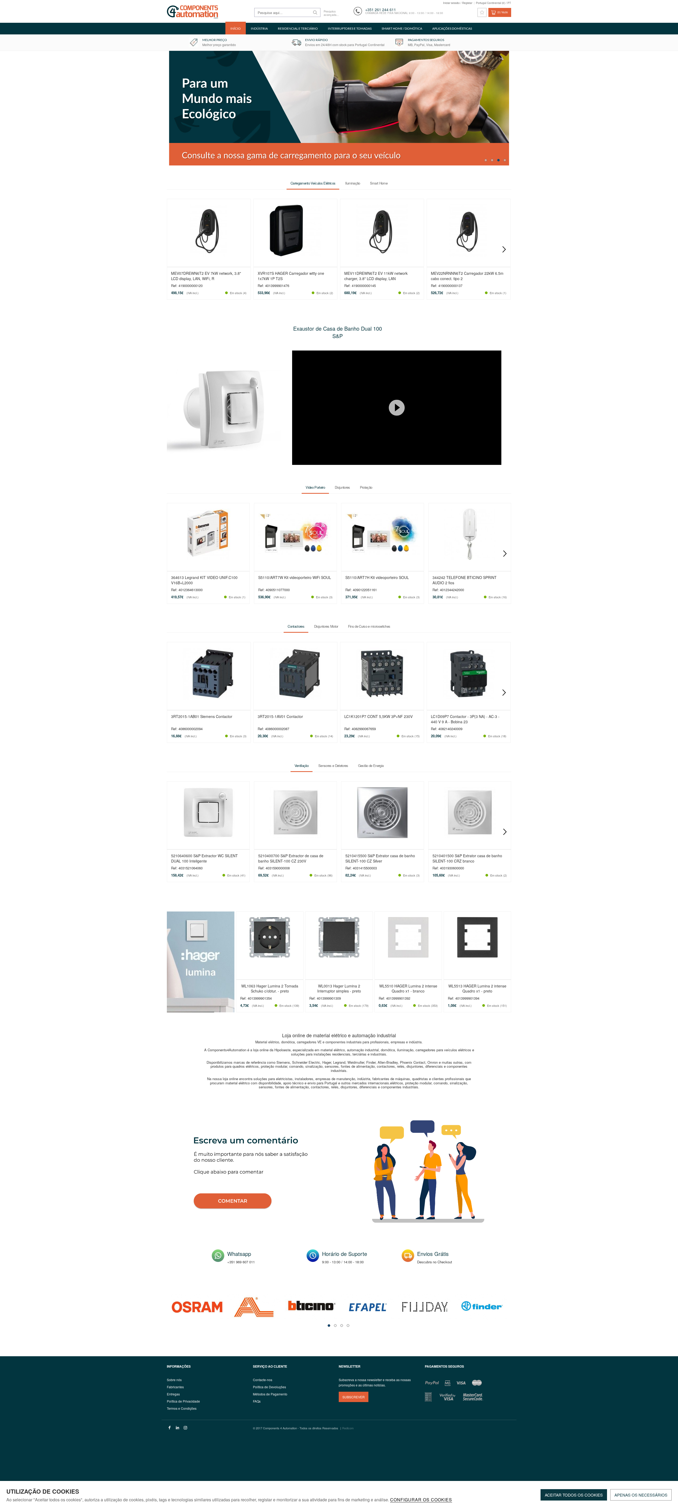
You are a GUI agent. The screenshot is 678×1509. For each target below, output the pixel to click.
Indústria (259, 28)
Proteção (366, 487)
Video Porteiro (315, 487)
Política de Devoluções (269, 1387)
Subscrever (353, 1397)
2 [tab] (492, 160)
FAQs (257, 1401)
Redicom (348, 1428)
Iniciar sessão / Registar (457, 3)
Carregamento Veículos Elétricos (313, 183)
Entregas (173, 1394)
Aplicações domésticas (452, 28)
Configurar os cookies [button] (421, 1500)
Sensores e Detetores (333, 765)
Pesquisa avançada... (331, 13)
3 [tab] (498, 160)
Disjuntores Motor (326, 626)
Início (235, 28)
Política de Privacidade (183, 1401)
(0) (502, 12)
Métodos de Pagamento (270, 1394)
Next (504, 249)
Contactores (296, 626)
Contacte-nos (262, 1379)
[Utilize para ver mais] (340, 108)
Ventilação (302, 765)
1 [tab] (485, 160)
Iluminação (352, 183)
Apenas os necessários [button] (640, 1495)
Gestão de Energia (371, 765)
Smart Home (378, 183)
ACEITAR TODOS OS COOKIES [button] (574, 1495)
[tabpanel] (196, 1307)
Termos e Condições (182, 1408)
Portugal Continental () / (493, 3)
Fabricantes (175, 1387)
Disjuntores (342, 487)
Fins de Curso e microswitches (369, 626)
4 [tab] (504, 160)
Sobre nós (174, 1379)
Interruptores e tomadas (350, 28)
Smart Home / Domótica (402, 28)
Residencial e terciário (298, 28)
